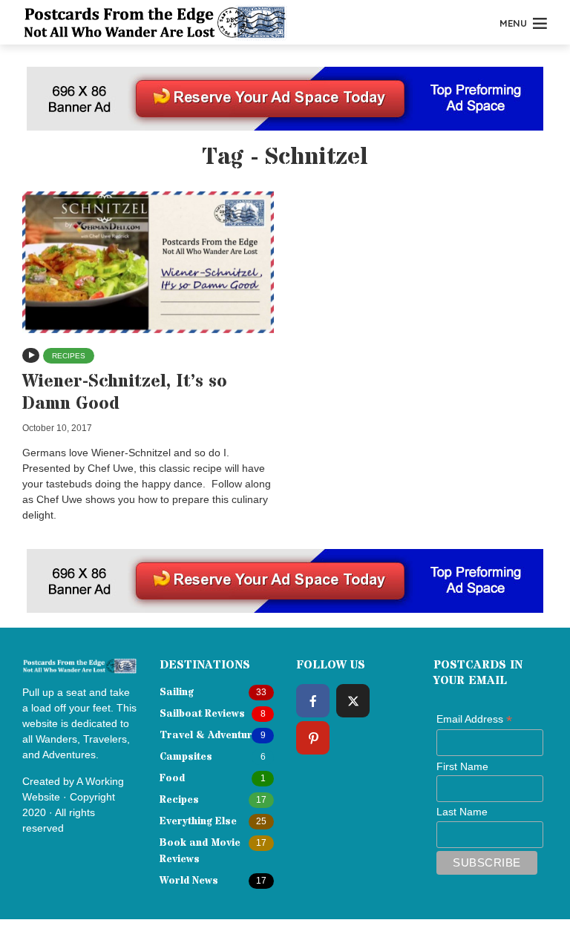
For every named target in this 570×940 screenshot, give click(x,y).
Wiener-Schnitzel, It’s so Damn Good (124, 393)
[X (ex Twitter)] (353, 700)
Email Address (474, 719)
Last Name (462, 812)
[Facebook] (313, 700)
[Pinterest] (313, 738)
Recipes (68, 356)
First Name (462, 766)
